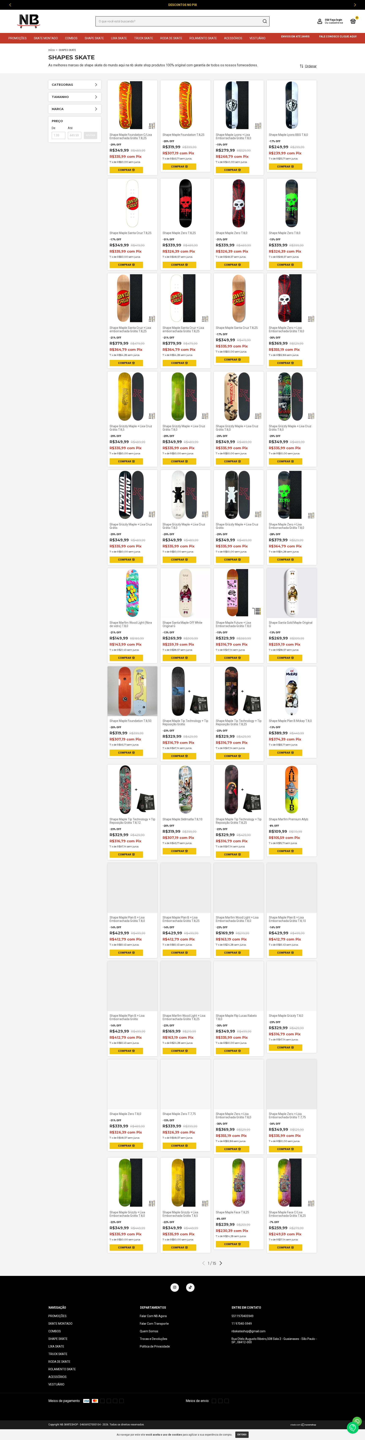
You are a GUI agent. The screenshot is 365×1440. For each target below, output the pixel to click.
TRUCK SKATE (143, 38)
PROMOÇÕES (17, 38)
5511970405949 (242, 1316)
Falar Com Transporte (154, 1323)
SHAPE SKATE (94, 38)
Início (51, 50)
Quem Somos (149, 1331)
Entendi (242, 1434)
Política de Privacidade (155, 1346)
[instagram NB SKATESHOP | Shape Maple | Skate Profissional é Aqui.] (174, 1287)
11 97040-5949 (242, 1323)
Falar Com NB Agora (153, 1316)
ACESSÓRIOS (233, 38)
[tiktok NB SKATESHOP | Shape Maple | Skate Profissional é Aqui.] (190, 1287)
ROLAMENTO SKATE (203, 38)
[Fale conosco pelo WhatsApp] (357, 1421)
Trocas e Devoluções (153, 1339)
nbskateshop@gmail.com (249, 1331)
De (53, 128)
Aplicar (90, 135)
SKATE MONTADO (46, 38)
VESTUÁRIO (257, 38)
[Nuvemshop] (303, 1425)
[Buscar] (264, 21)
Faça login (336, 19)
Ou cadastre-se (334, 22)
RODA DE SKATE (171, 38)
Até (70, 128)
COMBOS (71, 38)
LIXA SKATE (119, 38)
